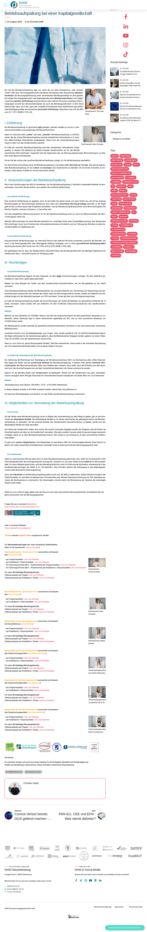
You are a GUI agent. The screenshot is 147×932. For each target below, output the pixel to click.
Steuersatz (128, 247)
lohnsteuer (116, 199)
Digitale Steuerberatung (121, 173)
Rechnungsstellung (119, 221)
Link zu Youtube (32, 547)
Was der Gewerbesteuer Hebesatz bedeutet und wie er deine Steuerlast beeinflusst (130, 96)
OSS (134, 212)
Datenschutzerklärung (102, 907)
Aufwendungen (130, 160)
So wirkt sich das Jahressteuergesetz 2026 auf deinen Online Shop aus (131, 119)
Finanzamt (121, 186)
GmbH (130, 186)
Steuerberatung (118, 229)
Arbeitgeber (125, 156)
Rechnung (123, 216)
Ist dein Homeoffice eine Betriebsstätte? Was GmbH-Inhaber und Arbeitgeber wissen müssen (131, 84)
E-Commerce (130, 177)
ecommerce (116, 182)
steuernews (116, 247)
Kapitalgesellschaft (33, 772)
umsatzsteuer (117, 251)
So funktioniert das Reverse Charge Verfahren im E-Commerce (130, 73)
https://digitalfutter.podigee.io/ (18, 528)
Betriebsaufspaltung (14, 772)
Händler (123, 190)
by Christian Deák (35, 22)
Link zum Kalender (31, 559)
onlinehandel (117, 208)
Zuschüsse (116, 255)
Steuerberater (126, 225)
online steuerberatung (120, 212)
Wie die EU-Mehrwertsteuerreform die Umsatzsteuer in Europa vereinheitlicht (131, 107)
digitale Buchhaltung (120, 169)
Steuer (114, 225)
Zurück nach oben (135, 907)
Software (133, 221)
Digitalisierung (117, 177)
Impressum (119, 907)
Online (114, 203)
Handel (114, 190)
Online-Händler (125, 203)
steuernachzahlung (128, 238)
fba (113, 186)
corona (127, 164)
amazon (114, 156)
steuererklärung (118, 234)
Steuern (115, 238)
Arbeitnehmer (117, 160)
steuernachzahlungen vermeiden (124, 242)
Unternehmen (131, 251)
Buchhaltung (117, 164)
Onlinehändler (130, 208)
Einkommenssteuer (130, 182)
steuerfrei (132, 234)
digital (136, 164)
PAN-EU (114, 216)
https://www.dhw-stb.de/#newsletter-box (22, 507)
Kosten (133, 195)
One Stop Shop (129, 199)
